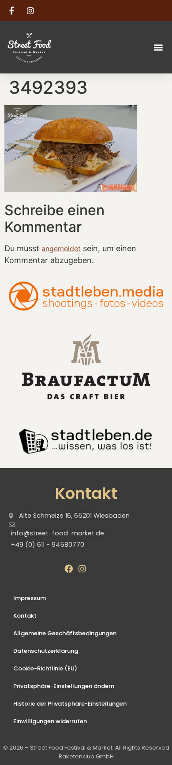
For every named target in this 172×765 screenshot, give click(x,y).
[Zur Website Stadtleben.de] (86, 440)
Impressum (29, 598)
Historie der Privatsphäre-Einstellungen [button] (70, 703)
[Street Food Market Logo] (45, 47)
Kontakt (25, 615)
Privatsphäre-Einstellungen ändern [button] (63, 686)
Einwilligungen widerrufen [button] (50, 721)
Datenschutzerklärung (45, 651)
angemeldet (61, 248)
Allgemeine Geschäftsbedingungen (64, 633)
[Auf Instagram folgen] (32, 11)
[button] (158, 47)
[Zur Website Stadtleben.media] (86, 296)
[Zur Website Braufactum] (86, 365)
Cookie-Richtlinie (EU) (45, 668)
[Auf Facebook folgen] (13, 11)
